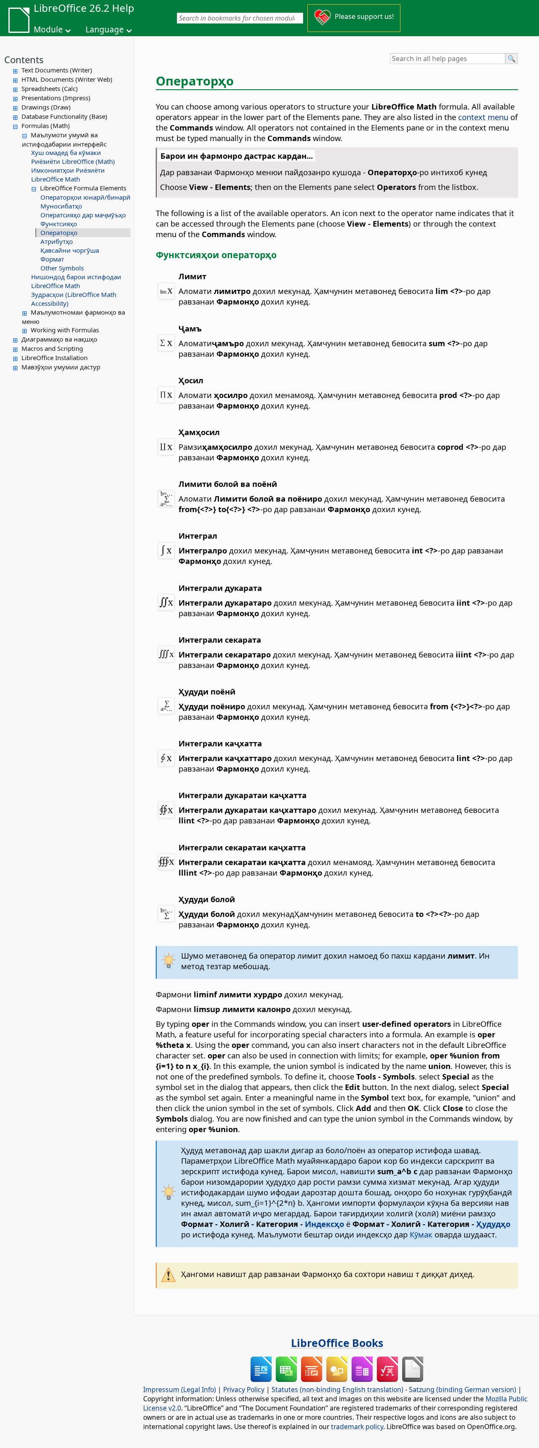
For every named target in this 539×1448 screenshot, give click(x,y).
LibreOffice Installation (54, 357)
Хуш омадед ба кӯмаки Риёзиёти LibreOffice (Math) (73, 157)
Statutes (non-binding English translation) (337, 1389)
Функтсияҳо (58, 223)
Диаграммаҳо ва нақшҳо (59, 339)
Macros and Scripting (52, 348)
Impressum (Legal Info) (179, 1389)
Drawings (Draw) (46, 107)
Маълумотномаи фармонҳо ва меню (73, 317)
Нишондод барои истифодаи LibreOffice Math (76, 281)
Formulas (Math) (45, 125)
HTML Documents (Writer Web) (66, 79)
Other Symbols (62, 268)
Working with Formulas (65, 330)
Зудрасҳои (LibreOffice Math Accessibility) (73, 298)
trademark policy (357, 1426)
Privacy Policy (243, 1389)
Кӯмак (421, 1234)
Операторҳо (58, 232)
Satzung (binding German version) (462, 1389)
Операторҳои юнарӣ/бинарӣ (85, 197)
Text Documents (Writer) (56, 70)
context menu (483, 117)
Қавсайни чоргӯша (69, 250)
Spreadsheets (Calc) (49, 88)
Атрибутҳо (56, 241)
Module (48, 29)
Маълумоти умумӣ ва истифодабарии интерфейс (64, 139)
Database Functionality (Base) (64, 116)
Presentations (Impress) (56, 98)
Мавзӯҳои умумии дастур (60, 367)
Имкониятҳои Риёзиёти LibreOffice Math (68, 174)
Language (104, 29)
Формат (52, 259)
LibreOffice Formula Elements (83, 188)
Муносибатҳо (61, 206)
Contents (24, 59)
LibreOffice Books (337, 1343)
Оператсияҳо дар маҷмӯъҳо (83, 215)
